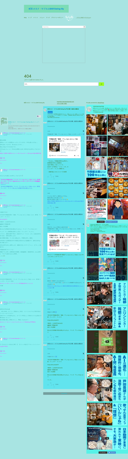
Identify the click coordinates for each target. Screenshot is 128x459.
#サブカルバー (58, 286)
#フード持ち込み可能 (29, 153)
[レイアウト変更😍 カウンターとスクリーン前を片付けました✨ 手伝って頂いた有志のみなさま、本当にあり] (96, 124)
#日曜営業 (75, 286)
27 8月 (49, 277)
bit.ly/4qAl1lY (3, 219)
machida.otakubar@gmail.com (65, 101)
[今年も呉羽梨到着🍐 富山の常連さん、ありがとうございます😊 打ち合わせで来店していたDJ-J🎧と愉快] (118, 188)
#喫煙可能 (38, 153)
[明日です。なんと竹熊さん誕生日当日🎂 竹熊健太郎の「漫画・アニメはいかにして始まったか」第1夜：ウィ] (96, 167)
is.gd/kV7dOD (4, 346)
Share (1, 163)
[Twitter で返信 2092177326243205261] (48, 384)
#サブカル (20, 153)
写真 (4, 158)
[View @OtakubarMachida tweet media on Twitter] (83, 134)
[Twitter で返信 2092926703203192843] (48, 336)
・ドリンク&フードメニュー (83, 17)
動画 (3, 193)
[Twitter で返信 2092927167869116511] (48, 292)
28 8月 (49, 193)
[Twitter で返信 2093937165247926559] (48, 176)
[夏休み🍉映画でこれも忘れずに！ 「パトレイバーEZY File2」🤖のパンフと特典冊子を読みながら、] (96, 188)
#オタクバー (3, 283)
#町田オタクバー (12, 153)
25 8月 (49, 353)
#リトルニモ (29, 283)
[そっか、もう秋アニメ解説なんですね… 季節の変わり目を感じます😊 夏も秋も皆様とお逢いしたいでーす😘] (118, 146)
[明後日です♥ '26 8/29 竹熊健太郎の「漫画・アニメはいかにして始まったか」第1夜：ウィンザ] (118, 167)
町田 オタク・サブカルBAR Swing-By (46, 9)
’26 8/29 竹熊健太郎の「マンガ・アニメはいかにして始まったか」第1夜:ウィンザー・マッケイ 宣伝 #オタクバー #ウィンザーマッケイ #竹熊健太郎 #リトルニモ (20, 181)
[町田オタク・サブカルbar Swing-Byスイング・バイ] (4, 121)
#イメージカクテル (12, 322)
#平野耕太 (33, 322)
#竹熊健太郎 (22, 283)
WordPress (101, 102)
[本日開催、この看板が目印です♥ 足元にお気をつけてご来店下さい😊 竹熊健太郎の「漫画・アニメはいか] (96, 146)
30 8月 (49, 131)
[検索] (101, 84)
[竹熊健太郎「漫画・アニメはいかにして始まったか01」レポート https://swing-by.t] (118, 124)
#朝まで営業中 (4, 153)
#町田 (64, 286)
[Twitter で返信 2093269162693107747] (48, 261)
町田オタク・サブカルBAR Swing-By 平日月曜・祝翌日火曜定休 (65, 121)
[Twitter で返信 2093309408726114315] (48, 207)
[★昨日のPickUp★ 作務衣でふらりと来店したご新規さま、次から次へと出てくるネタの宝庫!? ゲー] (118, 209)
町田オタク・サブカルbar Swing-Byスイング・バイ (14, 132)
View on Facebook (3, 160)
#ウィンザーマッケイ (13, 283)
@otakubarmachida (51, 126)
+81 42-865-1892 (62, 103)
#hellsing (27, 322)
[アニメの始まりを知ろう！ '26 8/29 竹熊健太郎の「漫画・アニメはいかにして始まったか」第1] (96, 209)
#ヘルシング (21, 322)
